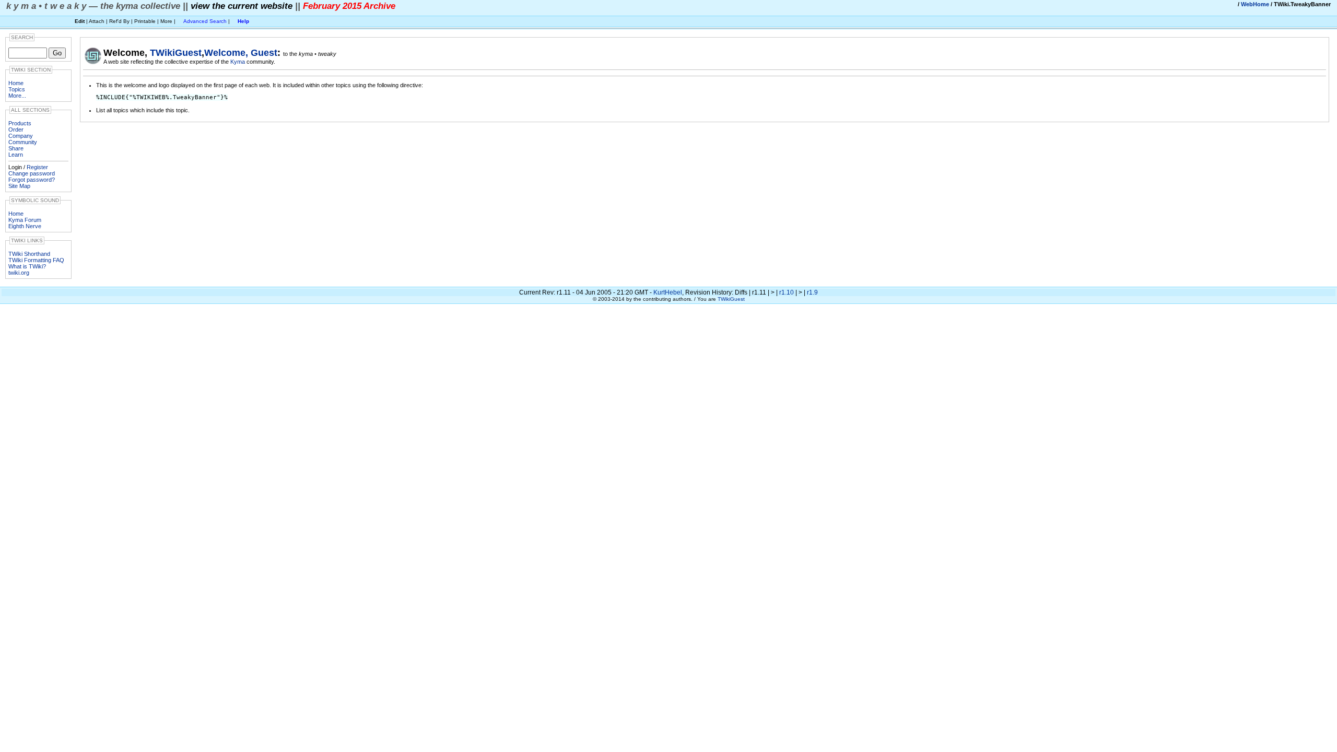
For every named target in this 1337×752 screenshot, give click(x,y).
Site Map (19, 186)
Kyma (238, 61)
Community (22, 142)
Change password (31, 173)
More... (17, 95)
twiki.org (18, 272)
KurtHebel (667, 292)
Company (20, 136)
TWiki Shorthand (29, 254)
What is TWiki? (27, 266)
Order (16, 129)
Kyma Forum (24, 220)
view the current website (241, 5)
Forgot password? (31, 180)
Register (37, 167)
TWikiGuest (176, 53)
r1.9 (812, 292)
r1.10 (786, 292)
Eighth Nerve (24, 226)
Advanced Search (205, 21)
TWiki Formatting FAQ (36, 260)
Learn (15, 154)
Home (16, 83)
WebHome (1255, 4)
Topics (16, 89)
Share (16, 148)
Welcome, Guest (240, 53)
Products (19, 123)
